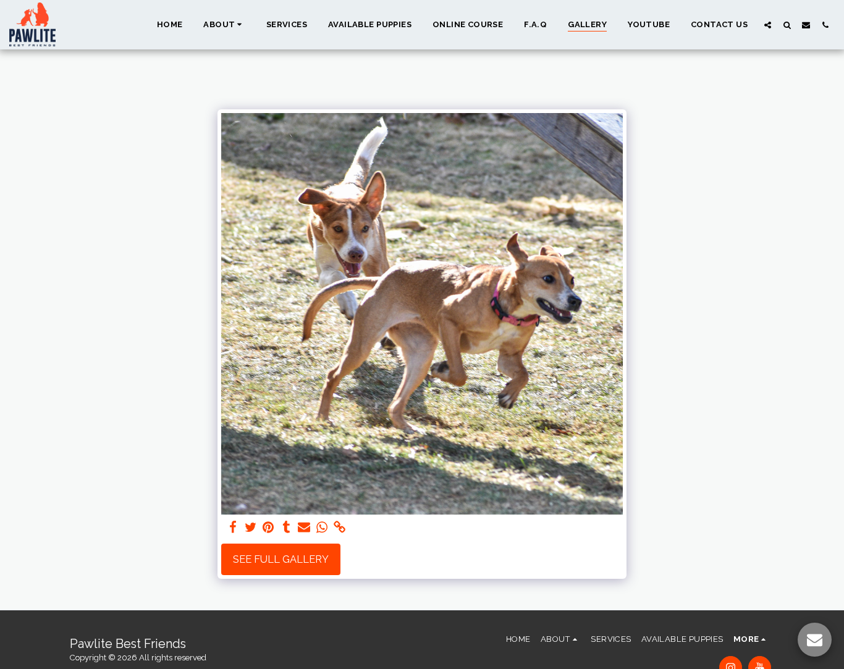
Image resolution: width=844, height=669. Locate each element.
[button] (224, 24)
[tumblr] (286, 527)
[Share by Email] (304, 527)
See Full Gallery (281, 559)
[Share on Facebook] (232, 527)
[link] (340, 527)
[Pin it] (268, 527)
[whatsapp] (322, 527)
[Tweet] (250, 527)
